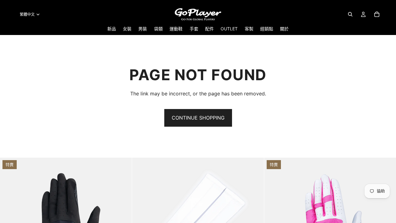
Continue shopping (198, 118)
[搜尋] (350, 14)
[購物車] (377, 14)
